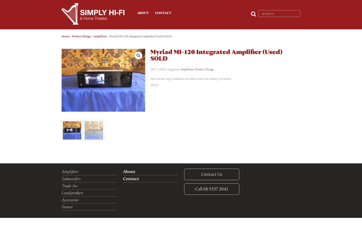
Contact (163, 13)
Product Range (81, 36)
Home (66, 36)
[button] (138, 55)
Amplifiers (100, 36)
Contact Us (211, 174)
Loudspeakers (72, 192)
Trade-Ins (70, 185)
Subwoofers (71, 178)
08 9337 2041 (211, 188)
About (143, 13)
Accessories (70, 199)
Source (67, 206)
